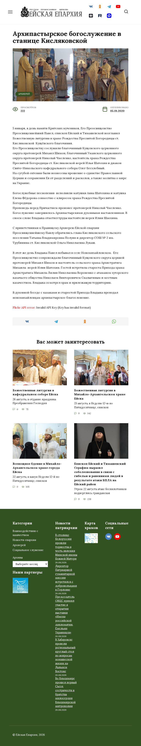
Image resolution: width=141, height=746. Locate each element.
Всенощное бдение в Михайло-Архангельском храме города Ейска (37, 468)
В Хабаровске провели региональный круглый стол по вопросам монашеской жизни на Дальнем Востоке (65, 655)
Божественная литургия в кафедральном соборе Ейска (35, 392)
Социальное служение (28, 550)
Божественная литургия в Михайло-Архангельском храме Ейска (99, 394)
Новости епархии (24, 540)
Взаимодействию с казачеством (25, 533)
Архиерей (24, 94)
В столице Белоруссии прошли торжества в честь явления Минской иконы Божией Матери (66, 547)
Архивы (18, 557)
